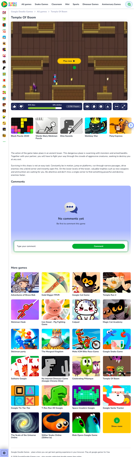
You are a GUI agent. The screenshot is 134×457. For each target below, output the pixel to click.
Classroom (57, 4)
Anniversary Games (111, 4)
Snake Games (41, 4)
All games (26, 4)
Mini (67, 4)
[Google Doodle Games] (9, 4)
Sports (76, 4)
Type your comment (26, 246)
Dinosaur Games (91, 4)
